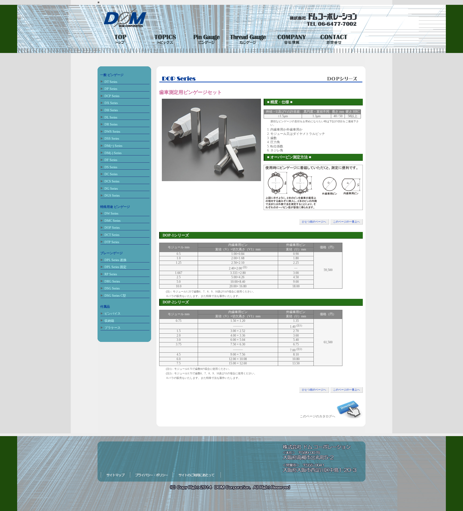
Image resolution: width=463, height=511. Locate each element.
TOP (121, 38)
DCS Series (112, 181)
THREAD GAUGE (248, 38)
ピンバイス (112, 313)
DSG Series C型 (115, 296)
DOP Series (112, 228)
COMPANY (291, 38)
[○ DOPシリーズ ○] (211, 179)
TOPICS (164, 38)
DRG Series (112, 281)
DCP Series (112, 96)
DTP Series (111, 242)
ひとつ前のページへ (314, 221)
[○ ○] (313, 207)
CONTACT (333, 38)
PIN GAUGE (206, 38)
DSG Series (112, 288)
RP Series (110, 274)
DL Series (110, 117)
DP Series (110, 89)
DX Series (111, 103)
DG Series (111, 188)
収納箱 (109, 321)
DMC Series (112, 221)
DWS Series (112, 132)
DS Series (110, 167)
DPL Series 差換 (115, 260)
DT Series (110, 82)
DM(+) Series (113, 146)
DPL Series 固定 (115, 267)
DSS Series (111, 138)
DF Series (110, 160)
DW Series (111, 213)
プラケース (112, 328)
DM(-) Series (113, 153)
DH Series (111, 110)
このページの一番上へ (346, 221)
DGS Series (112, 195)
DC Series (111, 174)
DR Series (111, 124)
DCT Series (112, 235)
